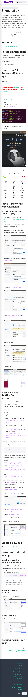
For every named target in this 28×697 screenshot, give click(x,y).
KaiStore (20, 670)
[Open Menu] (24, 693)
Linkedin (20, 689)
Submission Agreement (16, 684)
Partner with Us (18, 668)
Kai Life (20, 665)
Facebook (20, 687)
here (22, 413)
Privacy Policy (19, 682)
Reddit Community (17, 676)
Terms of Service (18, 681)
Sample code (13, 547)
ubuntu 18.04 (17, 87)
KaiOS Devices (18, 663)
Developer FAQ (18, 674)
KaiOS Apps (19, 662)
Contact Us (19, 678)
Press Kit (13, 670)
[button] (2, 2)
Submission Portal (17, 671)
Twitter (13, 687)
